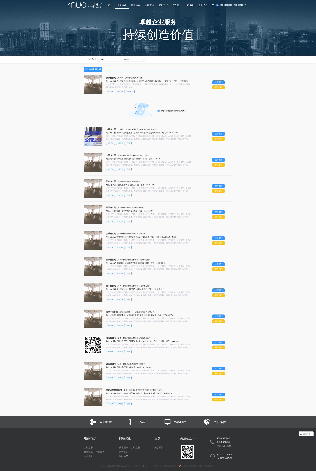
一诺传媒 (188, 5)
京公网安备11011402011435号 (194, 466)
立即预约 (218, 82)
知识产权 (163, 5)
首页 (110, 5)
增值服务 (100, 452)
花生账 (176, 5)
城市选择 (92, 59)
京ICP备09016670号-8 (169, 466)
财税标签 (123, 456)
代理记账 (88, 452)
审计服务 (88, 456)
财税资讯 (149, 5)
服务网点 (121, 5)
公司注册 (88, 447)
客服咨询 (218, 87)
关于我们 (202, 5)
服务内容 (135, 5)
